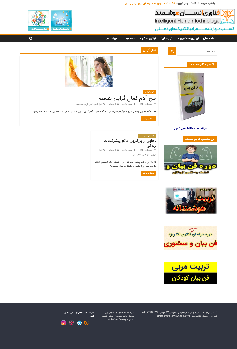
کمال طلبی (146, 154)
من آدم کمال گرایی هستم (127, 98)
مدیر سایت (127, 104)
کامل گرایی (97, 104)
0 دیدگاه (112, 104)
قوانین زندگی (149, 38)
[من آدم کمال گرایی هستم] (89, 58)
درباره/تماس (111, 38)
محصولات (129, 38)
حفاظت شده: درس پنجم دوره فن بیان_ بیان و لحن (151, 3)
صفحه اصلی (209, 38)
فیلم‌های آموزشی (147, 135)
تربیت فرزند (166, 38)
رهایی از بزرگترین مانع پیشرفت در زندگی (130, 143)
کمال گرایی (149, 92)
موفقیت (79, 104)
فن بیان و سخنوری (189, 38)
